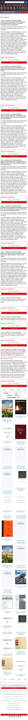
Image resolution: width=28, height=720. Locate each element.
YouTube (16, 716)
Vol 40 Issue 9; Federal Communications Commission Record (21, 443)
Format (6, 393)
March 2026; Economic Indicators (7, 442)
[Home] (14, 9)
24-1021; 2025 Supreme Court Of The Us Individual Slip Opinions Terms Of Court (7, 591)
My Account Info (14, 703)
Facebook (10, 716)
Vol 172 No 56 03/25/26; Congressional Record (7, 654)
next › (19, 390)
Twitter (12, 716)
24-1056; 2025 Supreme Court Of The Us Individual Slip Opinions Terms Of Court (7, 492)
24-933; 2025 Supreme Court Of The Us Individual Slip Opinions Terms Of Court (21, 542)
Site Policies (6, 700)
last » (25, 390)
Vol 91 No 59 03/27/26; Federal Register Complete (21, 633)
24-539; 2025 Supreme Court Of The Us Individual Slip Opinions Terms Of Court (21, 467)
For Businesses (14, 705)
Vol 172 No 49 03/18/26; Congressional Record (7, 633)
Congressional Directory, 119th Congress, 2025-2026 (7, 421)
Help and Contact (20, 700)
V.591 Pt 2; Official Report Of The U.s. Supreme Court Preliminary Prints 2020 (20, 517)
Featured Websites (14, 709)
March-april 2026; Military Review (20, 417)
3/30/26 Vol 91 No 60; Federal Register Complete (20, 489)
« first (4, 390)
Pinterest (18, 716)
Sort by (9, 395)
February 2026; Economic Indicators (20, 675)
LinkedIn (20, 716)
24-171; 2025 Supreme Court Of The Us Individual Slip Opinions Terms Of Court (7, 467)
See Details (14, 688)
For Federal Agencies (14, 707)
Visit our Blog (14, 714)
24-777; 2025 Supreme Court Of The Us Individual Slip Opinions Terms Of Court (21, 566)
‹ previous (12, 390)
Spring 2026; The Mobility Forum (20, 587)
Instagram (14, 716)
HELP (13, 12)
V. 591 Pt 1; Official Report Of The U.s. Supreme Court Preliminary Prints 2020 (7, 517)
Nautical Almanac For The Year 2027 (7, 540)
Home (2, 14)
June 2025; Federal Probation (7, 612)
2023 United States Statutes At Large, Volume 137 (7, 673)
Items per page (11, 397)
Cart (25, 12)
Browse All (7, 14)
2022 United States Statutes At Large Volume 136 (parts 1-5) (21, 653)
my (5, 12)
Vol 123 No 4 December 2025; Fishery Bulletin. (21, 612)
